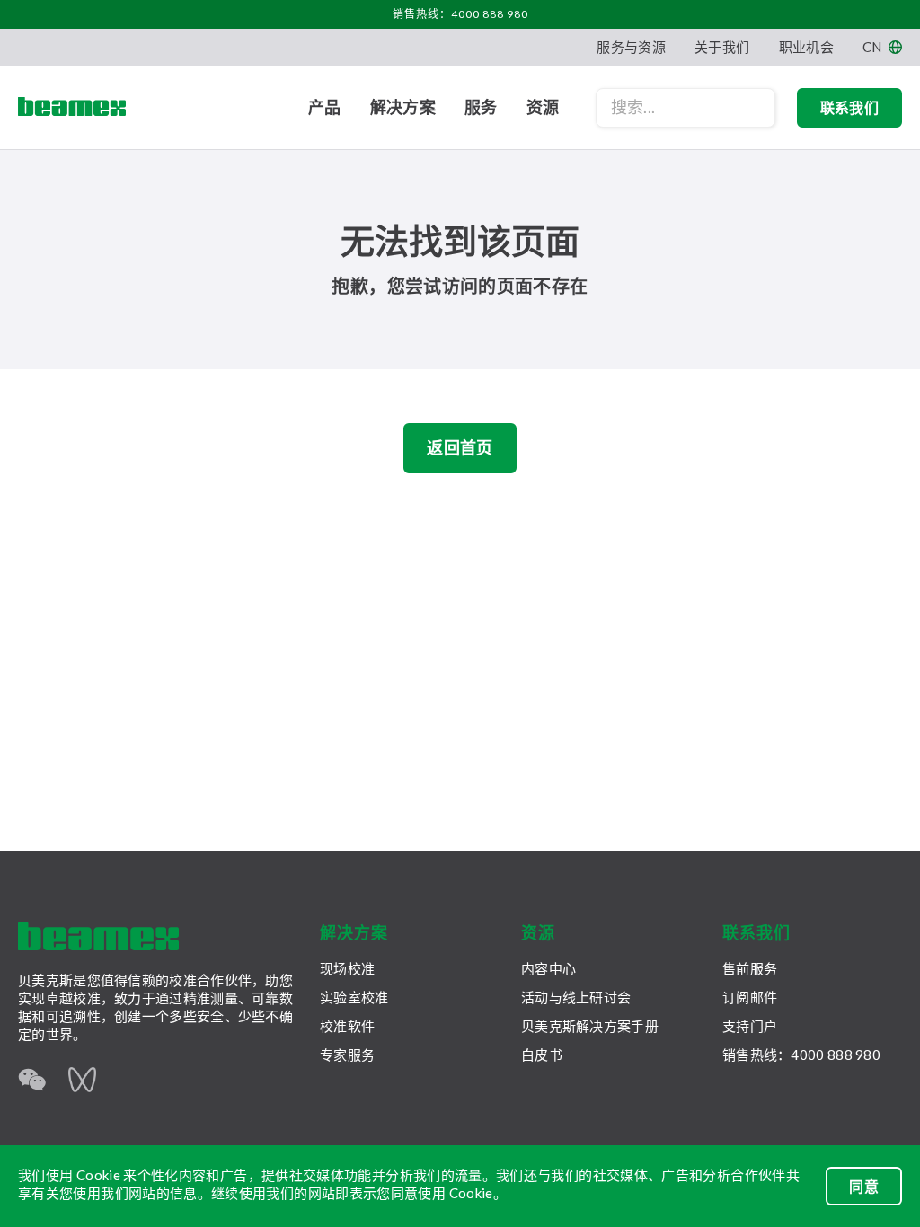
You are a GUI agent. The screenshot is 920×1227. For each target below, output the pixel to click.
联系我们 (849, 107)
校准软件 (347, 1026)
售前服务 (749, 968)
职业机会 (806, 47)
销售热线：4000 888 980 (460, 14)
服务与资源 (631, 47)
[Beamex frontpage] (72, 107)
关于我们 (721, 47)
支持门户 (749, 1026)
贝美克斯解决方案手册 (590, 1026)
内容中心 (548, 968)
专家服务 (347, 1054)
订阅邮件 (749, 997)
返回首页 (459, 447)
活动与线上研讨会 (576, 997)
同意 (864, 1186)
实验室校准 (354, 997)
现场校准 (347, 968)
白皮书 (541, 1054)
